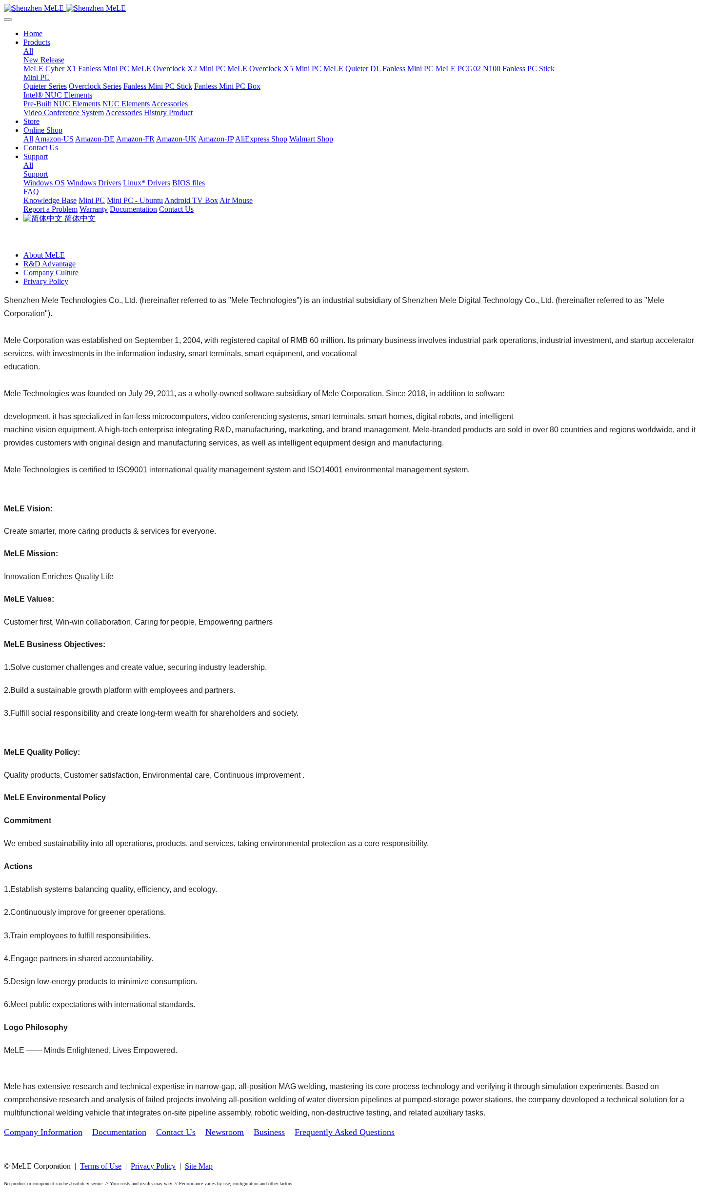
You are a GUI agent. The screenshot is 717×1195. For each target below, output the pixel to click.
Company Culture (51, 272)
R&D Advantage (49, 264)
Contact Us (176, 1132)
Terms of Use (100, 1166)
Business (269, 1132)
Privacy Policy (45, 281)
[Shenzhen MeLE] (358, 8)
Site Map (199, 1166)
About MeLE (44, 255)
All (28, 51)
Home (32, 33)
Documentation (119, 1132)
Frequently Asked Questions (345, 1132)
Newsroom (224, 1132)
